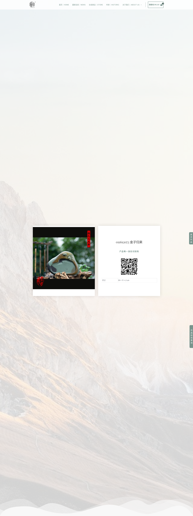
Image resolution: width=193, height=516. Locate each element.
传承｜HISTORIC (112, 5)
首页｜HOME (64, 5)
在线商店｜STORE (96, 5)
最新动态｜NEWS (79, 5)
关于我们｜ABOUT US (131, 5)
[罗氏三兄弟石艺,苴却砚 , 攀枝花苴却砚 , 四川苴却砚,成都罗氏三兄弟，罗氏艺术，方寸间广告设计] (32, 5)
